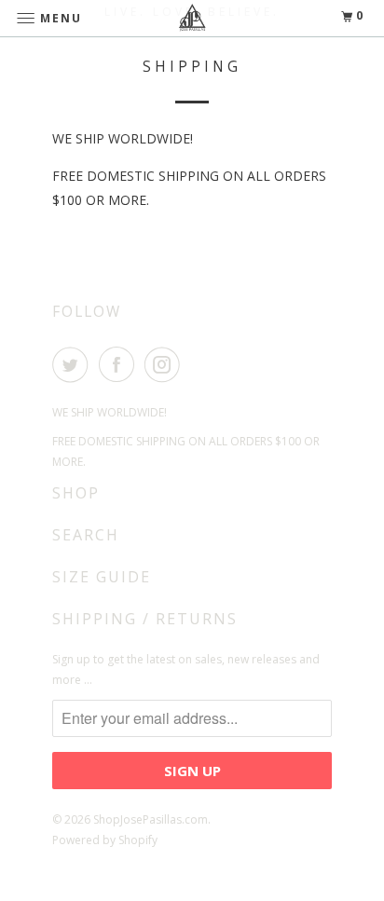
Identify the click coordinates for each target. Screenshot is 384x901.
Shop (76, 493)
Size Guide (101, 577)
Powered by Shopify (105, 840)
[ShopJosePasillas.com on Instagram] (165, 364)
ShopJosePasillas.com (150, 819)
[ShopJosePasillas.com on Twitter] (73, 364)
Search (85, 535)
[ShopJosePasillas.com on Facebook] (120, 364)
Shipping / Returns (145, 618)
